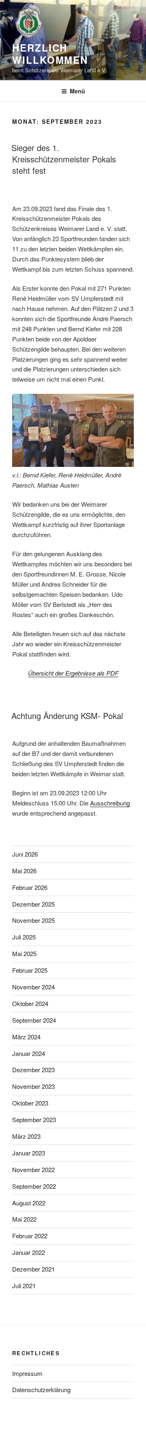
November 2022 (33, 1169)
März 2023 (26, 1136)
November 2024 (33, 986)
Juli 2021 (24, 1285)
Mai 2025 (24, 953)
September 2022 (34, 1186)
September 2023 (34, 1119)
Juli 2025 (24, 937)
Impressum (27, 1373)
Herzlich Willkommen (50, 54)
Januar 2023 (28, 1153)
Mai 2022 (24, 1219)
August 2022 (28, 1202)
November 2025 (33, 920)
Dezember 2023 (33, 1069)
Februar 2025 (29, 970)
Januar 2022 (28, 1252)
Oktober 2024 (30, 1003)
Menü (77, 91)
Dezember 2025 (33, 904)
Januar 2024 (28, 1053)
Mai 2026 (24, 870)
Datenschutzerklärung (41, 1389)
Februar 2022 (29, 1235)
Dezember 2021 (33, 1269)
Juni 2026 (25, 854)
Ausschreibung (110, 803)
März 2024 (26, 1036)
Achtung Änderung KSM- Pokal (67, 715)
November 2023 (33, 1086)
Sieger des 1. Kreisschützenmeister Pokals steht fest (63, 159)
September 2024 (34, 1020)
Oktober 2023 (30, 1103)
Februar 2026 (29, 887)
